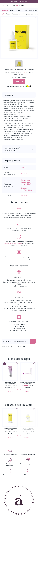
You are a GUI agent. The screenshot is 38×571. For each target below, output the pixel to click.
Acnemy (23, 167)
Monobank (18, 244)
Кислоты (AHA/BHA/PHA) (26, 189)
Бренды (11, 10)
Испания (24, 174)
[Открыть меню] (3, 5)
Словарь (18, 10)
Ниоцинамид (25, 180)
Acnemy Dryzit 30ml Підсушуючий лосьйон (28, 429)
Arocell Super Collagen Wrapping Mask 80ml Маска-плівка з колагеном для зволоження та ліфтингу (10, 383)
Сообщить (19, 82)
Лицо (25, 10)
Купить (10, 391)
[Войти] (31, 5)
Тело (30, 10)
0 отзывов (23, 77)
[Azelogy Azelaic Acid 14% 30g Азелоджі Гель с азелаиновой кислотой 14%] (28, 371)
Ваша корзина (35, 5)
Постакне (24, 195)
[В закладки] (36, 18)
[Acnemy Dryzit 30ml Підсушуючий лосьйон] (28, 417)
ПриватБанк (8, 244)
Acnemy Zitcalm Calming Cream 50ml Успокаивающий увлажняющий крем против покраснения (10, 429)
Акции (6, 10)
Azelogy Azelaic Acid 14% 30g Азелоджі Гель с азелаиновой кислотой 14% (27, 383)
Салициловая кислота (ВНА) (26, 183)
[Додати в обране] (17, 363)
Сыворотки (16, 14)
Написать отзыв (33, 341)
